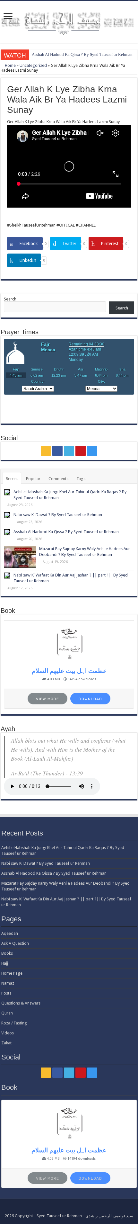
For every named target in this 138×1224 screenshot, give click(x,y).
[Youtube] (80, 451)
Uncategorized (33, 65)
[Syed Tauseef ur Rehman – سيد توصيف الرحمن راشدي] (69, 21)
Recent (12, 478)
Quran (7, 1013)
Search (10, 299)
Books (7, 953)
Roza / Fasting (14, 1023)
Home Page (11, 973)
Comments (58, 478)
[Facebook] (57, 451)
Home (10, 65)
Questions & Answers (20, 1003)
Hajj (4, 963)
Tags (80, 478)
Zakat (6, 1043)
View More (47, 699)
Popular (33, 478)
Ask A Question (15, 943)
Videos (7, 1033)
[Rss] (46, 451)
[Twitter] (69, 451)
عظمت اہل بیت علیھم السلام (69, 670)
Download (90, 699)
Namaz (7, 983)
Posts (6, 993)
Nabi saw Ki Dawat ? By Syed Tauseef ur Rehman (57, 514)
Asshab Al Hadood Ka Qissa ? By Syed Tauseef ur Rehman (82, 54)
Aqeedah (9, 933)
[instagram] (92, 451)
